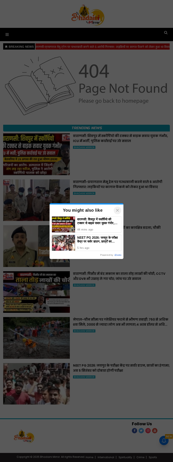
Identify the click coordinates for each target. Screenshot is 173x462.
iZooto (118, 255)
